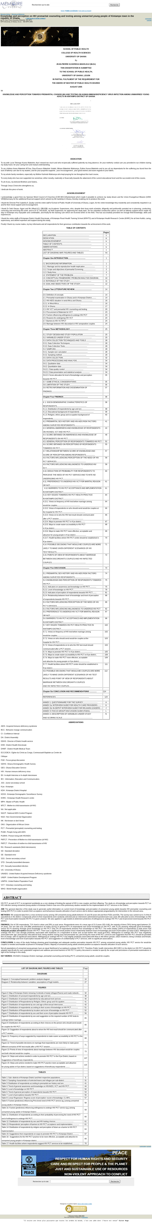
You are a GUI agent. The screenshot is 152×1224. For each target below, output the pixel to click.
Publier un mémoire (71, 11)
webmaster (85, 1217)
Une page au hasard (85, 11)
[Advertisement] (76, 1192)
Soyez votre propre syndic (85, 1203)
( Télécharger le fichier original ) (36, 18)
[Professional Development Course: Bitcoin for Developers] (40, 46)
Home (62, 11)
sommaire (148, 18)
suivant (149, 20)
